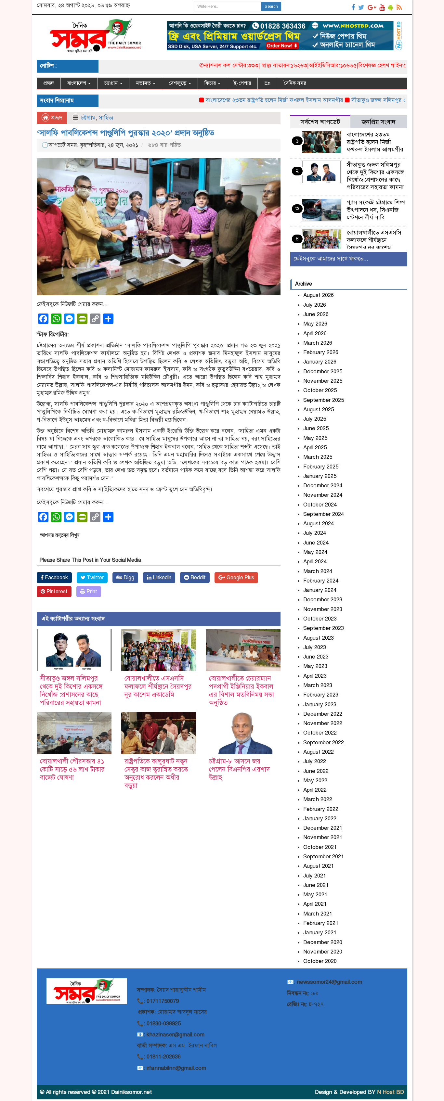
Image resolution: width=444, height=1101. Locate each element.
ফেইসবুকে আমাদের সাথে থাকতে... (331, 258)
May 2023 (315, 666)
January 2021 (319, 932)
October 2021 (320, 847)
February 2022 (320, 809)
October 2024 (320, 504)
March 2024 (317, 571)
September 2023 (323, 628)
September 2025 (323, 400)
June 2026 (316, 314)
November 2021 (322, 837)
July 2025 (314, 419)
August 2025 (318, 409)
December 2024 (322, 485)
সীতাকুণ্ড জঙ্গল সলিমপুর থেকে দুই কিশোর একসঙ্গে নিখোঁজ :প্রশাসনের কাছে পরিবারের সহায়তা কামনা (71, 690)
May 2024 (315, 552)
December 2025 (322, 371)
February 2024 (320, 580)
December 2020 (322, 942)
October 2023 (320, 618)
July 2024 (314, 533)
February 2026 (320, 352)
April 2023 (315, 675)
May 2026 (315, 323)
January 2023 (319, 704)
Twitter (94, 577)
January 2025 (319, 476)
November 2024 (322, 495)
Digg (128, 577)
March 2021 (317, 913)
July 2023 (314, 647)
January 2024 (319, 590)
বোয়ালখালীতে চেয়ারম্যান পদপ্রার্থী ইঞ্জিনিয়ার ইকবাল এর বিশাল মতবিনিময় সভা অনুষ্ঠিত (241, 690)
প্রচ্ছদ (49, 83)
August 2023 (318, 637)
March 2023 (317, 685)
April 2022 (315, 790)
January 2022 (319, 818)
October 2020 (320, 961)
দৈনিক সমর (295, 83)
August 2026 (318, 295)
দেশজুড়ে (178, 83)
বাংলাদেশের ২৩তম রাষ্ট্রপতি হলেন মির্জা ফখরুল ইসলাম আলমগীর (249, 100)
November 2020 (322, 951)
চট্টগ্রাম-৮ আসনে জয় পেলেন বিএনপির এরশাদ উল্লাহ (239, 769)
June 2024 (316, 542)
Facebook (56, 577)
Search (271, 6)
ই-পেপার (242, 83)
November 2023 (322, 609)
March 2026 (317, 342)
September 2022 (323, 742)
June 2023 (316, 656)
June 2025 (316, 428)
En (267, 83)
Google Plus (239, 577)
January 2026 (319, 361)
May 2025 (315, 438)
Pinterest (56, 591)
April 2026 (315, 333)
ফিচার (210, 83)
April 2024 (315, 561)
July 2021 (314, 875)
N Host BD (390, 1092)
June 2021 (316, 885)
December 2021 (322, 828)
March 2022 (317, 799)
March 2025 (317, 457)
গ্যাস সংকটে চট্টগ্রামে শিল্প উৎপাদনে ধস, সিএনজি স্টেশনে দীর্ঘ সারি (376, 210)
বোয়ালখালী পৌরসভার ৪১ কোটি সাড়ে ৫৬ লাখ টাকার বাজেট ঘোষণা (72, 769)
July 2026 (314, 304)
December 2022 (322, 714)
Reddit (197, 577)
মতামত (144, 83)
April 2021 (315, 904)
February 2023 (320, 694)
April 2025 (315, 447)
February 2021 (320, 923)
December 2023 (322, 599)
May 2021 (315, 894)
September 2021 (323, 856)
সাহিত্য (106, 117)
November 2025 (322, 381)
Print (91, 591)
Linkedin (161, 577)
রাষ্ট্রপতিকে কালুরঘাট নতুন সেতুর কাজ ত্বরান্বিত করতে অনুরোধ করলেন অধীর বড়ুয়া (156, 773)
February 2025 (320, 466)
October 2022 (320, 732)
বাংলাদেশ (77, 83)
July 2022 (314, 761)
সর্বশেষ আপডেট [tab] (320, 122)
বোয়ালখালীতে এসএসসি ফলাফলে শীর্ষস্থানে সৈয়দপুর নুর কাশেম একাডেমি (158, 686)
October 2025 (320, 390)
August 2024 (318, 523)
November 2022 (322, 723)
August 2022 (318, 752)
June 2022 (316, 771)
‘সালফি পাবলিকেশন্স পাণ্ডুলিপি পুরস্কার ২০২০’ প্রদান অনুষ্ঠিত (125, 133)
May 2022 (315, 780)
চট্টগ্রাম (111, 83)
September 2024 (323, 514)
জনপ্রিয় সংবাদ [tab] (379, 122)
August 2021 (318, 866)
